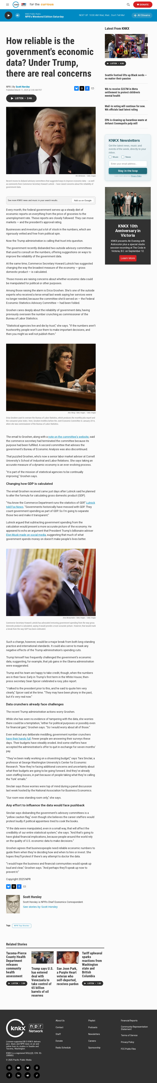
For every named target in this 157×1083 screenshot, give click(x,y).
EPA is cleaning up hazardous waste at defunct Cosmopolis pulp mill (126, 121)
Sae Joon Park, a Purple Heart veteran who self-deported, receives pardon (67, 976)
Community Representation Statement (134, 1028)
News (128, 157)
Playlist (91, 1021)
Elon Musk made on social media (26, 534)
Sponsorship (94, 1048)
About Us (60, 1021)
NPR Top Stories (21, 926)
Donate (144, 4)
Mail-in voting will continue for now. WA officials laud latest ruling (125, 108)
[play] (8, 15)
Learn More (128, 258)
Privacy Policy (136, 176)
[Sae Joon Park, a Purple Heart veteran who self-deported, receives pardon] (68, 957)
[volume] (17, 15)
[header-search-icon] (128, 4)
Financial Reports (129, 1021)
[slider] (22, 15)
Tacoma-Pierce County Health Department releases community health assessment (16, 964)
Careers (92, 1041)
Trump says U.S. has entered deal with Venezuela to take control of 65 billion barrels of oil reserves (42, 982)
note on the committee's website (68, 436)
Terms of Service (129, 1035)
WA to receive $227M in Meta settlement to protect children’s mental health (122, 92)
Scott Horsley (23, 86)
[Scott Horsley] (13, 904)
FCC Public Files (128, 1049)
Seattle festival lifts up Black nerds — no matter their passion (126, 76)
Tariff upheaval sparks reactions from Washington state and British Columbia (92, 964)
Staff (58, 1034)
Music (115, 157)
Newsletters (94, 1034)
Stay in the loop (128, 170)
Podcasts (92, 1027)
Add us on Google (83, 200)
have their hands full (18, 738)
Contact (59, 1027)
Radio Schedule (63, 1048)
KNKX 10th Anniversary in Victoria (127, 231)
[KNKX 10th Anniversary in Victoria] (128, 203)
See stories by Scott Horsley (40, 906)
